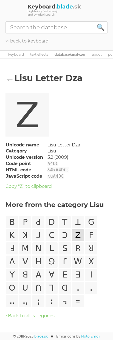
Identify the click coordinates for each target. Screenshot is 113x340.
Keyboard (54, 6)
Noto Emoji (90, 336)
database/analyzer (70, 54)
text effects (39, 54)
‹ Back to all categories (30, 315)
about (97, 54)
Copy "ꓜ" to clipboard (28, 186)
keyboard (16, 54)
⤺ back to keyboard (27, 41)
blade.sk (41, 336)
